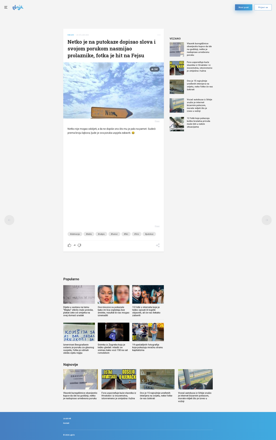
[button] (159, 35)
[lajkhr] (17, 7)
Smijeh (71, 35)
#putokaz (149, 234)
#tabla (89, 234)
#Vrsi (136, 234)
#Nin (126, 234)
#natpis (101, 234)
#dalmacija (75, 234)
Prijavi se (263, 7)
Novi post (244, 7)
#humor (114, 234)
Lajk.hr (72, 435)
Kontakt (66, 423)
